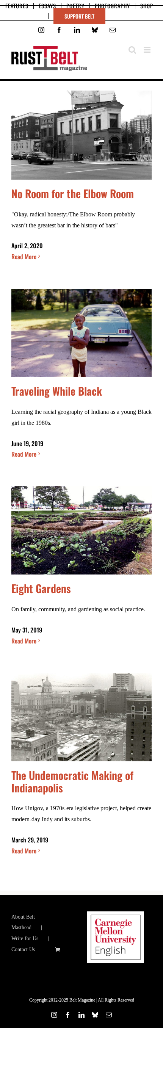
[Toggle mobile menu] (148, 50)
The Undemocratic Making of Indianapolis (72, 781)
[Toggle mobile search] (132, 50)
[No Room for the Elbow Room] (81, 135)
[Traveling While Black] (81, 333)
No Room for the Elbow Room (72, 193)
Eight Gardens (41, 588)
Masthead (21, 927)
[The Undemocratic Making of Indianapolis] (81, 717)
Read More (23, 256)
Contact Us (23, 949)
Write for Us (24, 938)
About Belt (23, 917)
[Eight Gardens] (81, 530)
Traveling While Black (56, 391)
